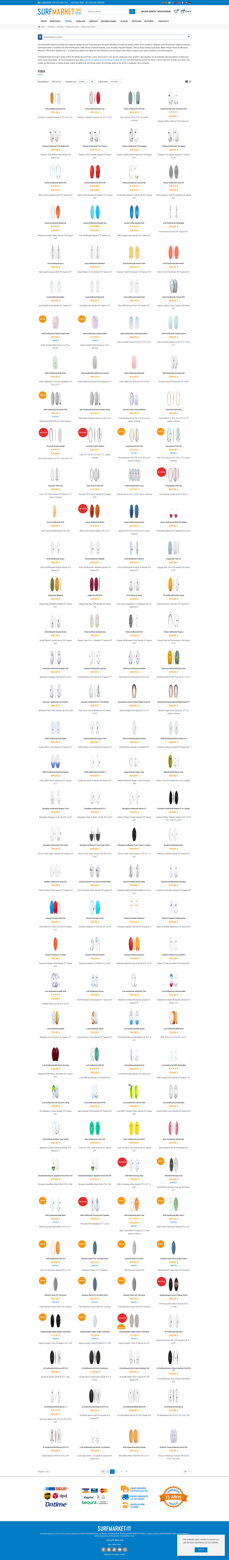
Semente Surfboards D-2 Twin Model (95, 702)
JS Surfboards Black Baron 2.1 (55, 1407)
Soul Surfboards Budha (55, 297)
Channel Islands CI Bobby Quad (173, 918)
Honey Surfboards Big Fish (134, 223)
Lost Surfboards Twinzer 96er (134, 1103)
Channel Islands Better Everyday (173, 882)
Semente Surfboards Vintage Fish (55, 668)
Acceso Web (77, 2)
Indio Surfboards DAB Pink (134, 373)
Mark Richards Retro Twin (173, 772)
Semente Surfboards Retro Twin (173, 668)
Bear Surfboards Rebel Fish (173, 1139)
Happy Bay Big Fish (95, 595)
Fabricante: (103, 81)
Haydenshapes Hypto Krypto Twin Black (55, 1332)
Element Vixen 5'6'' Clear (134, 1259)
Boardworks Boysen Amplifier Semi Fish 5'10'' (55, 1176)
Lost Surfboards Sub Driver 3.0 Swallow (95, 1447)
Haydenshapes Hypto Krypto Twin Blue (95, 1332)
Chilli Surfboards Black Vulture (134, 739)
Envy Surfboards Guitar (55, 559)
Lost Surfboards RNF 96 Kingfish (173, 1065)
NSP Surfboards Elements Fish (55, 410)
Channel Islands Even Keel (134, 955)
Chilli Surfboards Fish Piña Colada (55, 772)
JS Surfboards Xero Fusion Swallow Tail (134, 1368)
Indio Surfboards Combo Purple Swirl (55, 333)
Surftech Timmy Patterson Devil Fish (173, 1447)
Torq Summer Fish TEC (134, 446)
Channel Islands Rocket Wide (134, 882)
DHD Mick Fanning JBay (134, 1176)
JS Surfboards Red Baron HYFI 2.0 (55, 1447)
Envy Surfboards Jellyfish (94, 559)
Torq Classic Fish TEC (173, 446)
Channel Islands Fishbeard (134, 918)
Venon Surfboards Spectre (134, 522)
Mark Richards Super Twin (134, 772)
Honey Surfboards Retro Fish (55, 183)
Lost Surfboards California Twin (134, 991)
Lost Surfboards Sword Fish (94, 1103)
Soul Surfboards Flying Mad (173, 223)
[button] (175, 12)
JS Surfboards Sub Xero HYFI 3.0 (55, 1368)
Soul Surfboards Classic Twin (134, 263)
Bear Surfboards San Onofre (134, 1139)
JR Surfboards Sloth (134, 595)
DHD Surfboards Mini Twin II (173, 1215)
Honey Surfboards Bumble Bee (95, 223)
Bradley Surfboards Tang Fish (55, 882)
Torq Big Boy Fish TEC (173, 486)
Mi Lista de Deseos (94, 2)
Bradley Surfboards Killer (173, 845)
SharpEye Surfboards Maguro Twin (55, 809)
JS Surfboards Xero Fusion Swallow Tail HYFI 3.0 (173, 1369)
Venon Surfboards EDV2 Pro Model (173, 522)
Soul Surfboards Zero (55, 263)
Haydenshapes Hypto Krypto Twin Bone (134, 1332)
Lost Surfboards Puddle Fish (55, 991)
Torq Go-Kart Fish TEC (94, 486)
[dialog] (201, 1545)
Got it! (201, 1550)
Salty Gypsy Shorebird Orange (134, 1447)
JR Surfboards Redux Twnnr (173, 595)
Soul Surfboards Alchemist (95, 263)
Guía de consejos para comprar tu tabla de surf (105, 60)
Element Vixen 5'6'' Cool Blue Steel (174, 1259)
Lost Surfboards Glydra (55, 1029)
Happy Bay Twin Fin (173, 559)
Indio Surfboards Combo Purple (95, 333)
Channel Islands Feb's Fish (55, 918)
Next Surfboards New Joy (94, 109)
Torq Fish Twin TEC (55, 486)
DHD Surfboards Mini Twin (134, 1215)
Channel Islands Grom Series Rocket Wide (95, 882)
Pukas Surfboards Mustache (95, 632)
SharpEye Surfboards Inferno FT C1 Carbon (173, 809)
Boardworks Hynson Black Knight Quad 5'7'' (173, 702)
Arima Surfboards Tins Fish (134, 109)
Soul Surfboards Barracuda (173, 263)
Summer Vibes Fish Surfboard (134, 410)
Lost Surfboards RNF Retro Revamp (55, 1065)
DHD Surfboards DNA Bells (55, 1215)
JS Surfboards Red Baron (173, 1407)
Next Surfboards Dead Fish (55, 109)
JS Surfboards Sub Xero (173, 1332)
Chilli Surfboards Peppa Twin (95, 739)
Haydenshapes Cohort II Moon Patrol (173, 1295)
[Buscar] (132, 11)
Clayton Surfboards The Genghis (134, 146)
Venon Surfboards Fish (55, 522)
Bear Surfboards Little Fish (95, 1139)
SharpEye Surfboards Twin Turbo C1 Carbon (134, 845)
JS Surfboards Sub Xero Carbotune (95, 1368)
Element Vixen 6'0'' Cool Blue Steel (95, 1295)
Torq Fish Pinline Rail (174, 410)
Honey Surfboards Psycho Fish (134, 183)
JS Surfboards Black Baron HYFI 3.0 (94, 1407)
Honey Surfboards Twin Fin (173, 183)
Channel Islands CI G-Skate (55, 955)
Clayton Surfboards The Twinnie (95, 146)
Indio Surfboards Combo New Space (134, 333)
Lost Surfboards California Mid (173, 991)
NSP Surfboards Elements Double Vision (95, 410)
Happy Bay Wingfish (55, 595)
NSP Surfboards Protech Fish (174, 373)
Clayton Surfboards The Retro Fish (174, 109)
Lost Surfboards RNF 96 (95, 1065)
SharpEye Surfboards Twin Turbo (55, 845)
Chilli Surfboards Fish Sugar (55, 739)
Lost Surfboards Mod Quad (134, 1065)
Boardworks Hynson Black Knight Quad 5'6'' (134, 702)
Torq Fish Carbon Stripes (95, 446)
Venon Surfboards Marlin (94, 522)
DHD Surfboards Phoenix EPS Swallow (94, 1215)
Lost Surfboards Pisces (95, 991)
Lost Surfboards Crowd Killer (173, 1103)
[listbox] (83, 82)
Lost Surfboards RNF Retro (173, 1029)
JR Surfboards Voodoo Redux (55, 632)
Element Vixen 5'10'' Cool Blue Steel (94, 1259)
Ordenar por (71, 81)
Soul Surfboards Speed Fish (134, 297)
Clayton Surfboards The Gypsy (173, 146)
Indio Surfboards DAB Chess (55, 373)
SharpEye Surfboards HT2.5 (94, 809)
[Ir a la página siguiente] (121, 1471)
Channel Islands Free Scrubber (173, 955)
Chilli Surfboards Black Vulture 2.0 (174, 739)
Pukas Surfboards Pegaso (173, 632)
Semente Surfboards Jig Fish (95, 668)
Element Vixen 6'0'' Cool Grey (134, 1295)
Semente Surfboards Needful (134, 668)
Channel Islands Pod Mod (94, 955)
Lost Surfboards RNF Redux (134, 1029)
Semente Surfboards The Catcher (55, 702)
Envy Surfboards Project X (134, 559)
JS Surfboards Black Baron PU (134, 1407)
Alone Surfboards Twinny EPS (173, 297)
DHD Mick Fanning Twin (173, 1176)
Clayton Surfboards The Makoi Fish (55, 146)
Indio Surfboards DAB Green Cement (95, 373)
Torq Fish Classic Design (55, 446)
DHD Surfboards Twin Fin (55, 1259)
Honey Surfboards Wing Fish (55, 223)
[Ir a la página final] (126, 1471)
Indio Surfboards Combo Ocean (173, 333)
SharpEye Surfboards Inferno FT (134, 809)
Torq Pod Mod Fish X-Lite (134, 486)
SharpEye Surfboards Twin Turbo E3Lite (95, 845)
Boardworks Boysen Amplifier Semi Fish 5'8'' (94, 1176)
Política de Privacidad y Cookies (114, 1554)
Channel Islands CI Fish (95, 918)
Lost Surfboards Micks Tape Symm (55, 1139)
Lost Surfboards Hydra (94, 1029)
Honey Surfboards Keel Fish (94, 183)
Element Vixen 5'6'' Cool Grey (55, 1295)
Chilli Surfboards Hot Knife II (95, 772)
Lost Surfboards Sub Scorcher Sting (55, 1103)
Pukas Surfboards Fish (134, 632)
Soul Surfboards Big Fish (95, 297)
